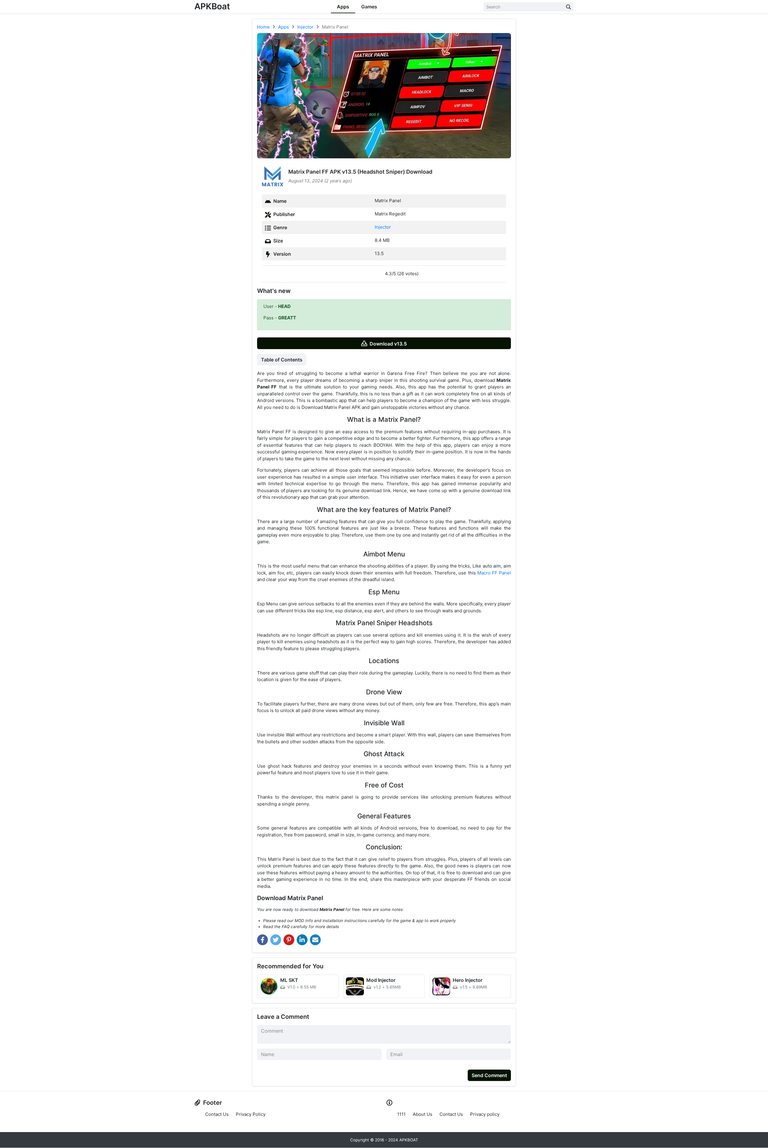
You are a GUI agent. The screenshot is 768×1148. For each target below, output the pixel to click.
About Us (422, 1114)
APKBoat (212, 6)
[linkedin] (302, 939)
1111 (401, 1114)
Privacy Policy (251, 1114)
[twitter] (275, 939)
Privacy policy (485, 1114)
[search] (568, 6)
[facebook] (262, 939)
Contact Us (217, 1114)
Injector (383, 227)
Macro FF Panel (494, 573)
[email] (315, 939)
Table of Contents (281, 360)
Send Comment (489, 1075)
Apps (343, 7)
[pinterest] (289, 939)
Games (369, 7)
